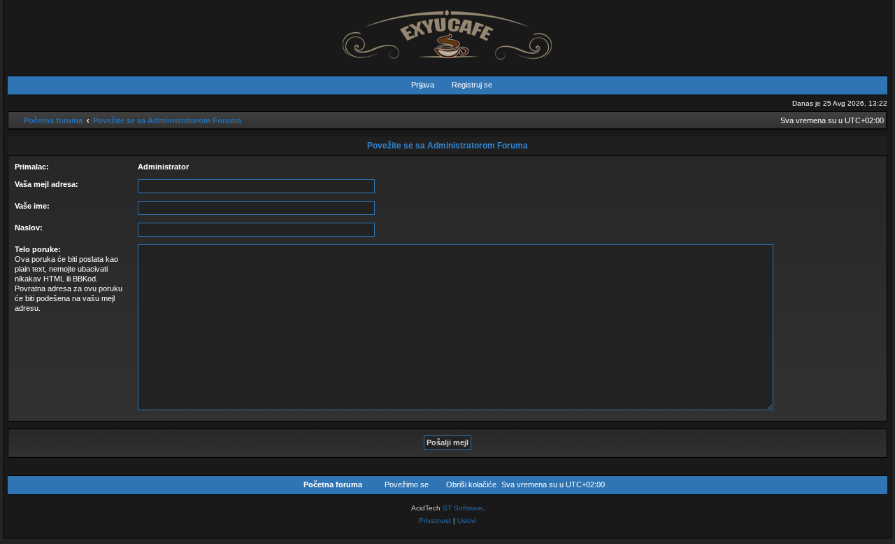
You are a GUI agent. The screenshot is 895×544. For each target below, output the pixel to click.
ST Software (462, 508)
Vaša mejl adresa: (46, 184)
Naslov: (29, 227)
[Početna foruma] (447, 31)
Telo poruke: (38, 249)
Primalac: (32, 166)
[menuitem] (416, 84)
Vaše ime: (32, 206)
